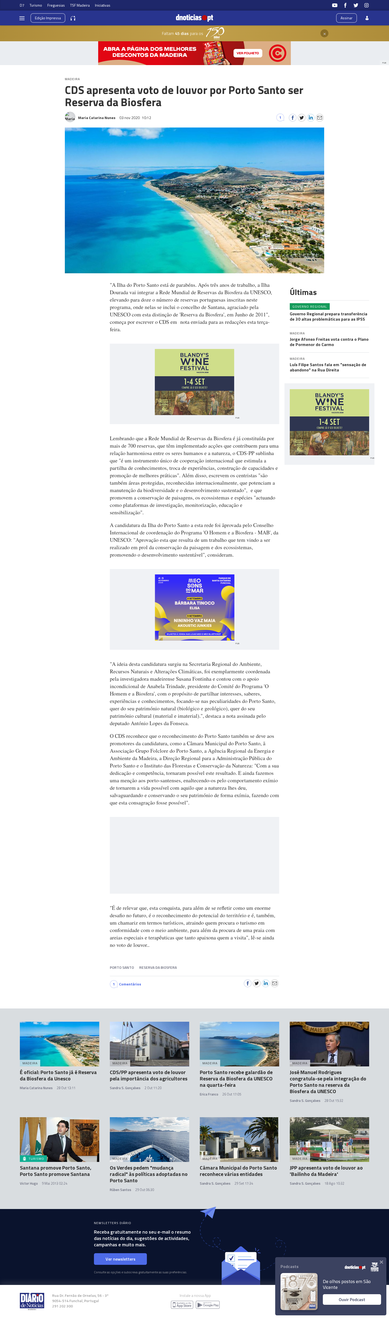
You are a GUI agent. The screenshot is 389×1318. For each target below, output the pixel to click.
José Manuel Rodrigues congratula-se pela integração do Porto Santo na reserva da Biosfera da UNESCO (328, 1081)
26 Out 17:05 (231, 1094)
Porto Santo (122, 967)
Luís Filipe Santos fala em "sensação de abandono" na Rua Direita (328, 367)
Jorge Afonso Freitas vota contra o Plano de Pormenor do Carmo (329, 342)
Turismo (36, 5)
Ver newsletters (120, 1259)
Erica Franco (209, 1094)
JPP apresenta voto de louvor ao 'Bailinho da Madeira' (326, 1171)
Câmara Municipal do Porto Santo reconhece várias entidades (238, 1171)
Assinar (346, 18)
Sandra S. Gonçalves (125, 1087)
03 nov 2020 (135, 117)
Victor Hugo (29, 1183)
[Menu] (22, 18)
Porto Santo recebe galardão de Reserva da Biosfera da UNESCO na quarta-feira (236, 1078)
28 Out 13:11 (66, 1087)
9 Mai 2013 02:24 (54, 1183)
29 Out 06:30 (144, 1189)
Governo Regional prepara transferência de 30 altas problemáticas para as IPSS (328, 316)
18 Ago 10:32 (334, 1183)
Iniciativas (102, 5)
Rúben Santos (120, 1189)
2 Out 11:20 (152, 1087)
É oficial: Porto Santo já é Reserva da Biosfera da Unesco (58, 1075)
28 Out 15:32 (333, 1100)
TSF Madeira (80, 5)
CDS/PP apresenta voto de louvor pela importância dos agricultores (148, 1075)
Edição (48, 18)
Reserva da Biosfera (158, 967)
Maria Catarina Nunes (36, 1087)
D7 (22, 5)
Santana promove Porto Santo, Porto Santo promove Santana (55, 1171)
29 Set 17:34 (243, 1183)
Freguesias (56, 5)
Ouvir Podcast (352, 1299)
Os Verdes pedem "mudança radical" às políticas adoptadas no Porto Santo (149, 1174)
